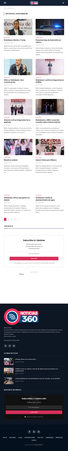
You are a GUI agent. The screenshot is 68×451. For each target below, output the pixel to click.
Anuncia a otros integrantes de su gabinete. (17, 121)
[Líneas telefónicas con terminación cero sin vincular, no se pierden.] (9, 380)
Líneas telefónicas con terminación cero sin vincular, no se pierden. (37, 378)
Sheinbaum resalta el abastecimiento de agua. (45, 199)
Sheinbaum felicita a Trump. (15, 40)
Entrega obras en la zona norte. (25, 359)
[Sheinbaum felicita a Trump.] (18, 27)
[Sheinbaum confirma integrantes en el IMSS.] (50, 67)
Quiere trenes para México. (46, 160)
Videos (34, 440)
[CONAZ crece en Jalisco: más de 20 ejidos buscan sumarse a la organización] (9, 371)
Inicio (5, 8)
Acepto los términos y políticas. (34, 416)
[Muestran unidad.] (18, 147)
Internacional (30, 437)
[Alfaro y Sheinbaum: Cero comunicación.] (18, 67)
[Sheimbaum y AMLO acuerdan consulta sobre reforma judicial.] (50, 107)
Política (40, 437)
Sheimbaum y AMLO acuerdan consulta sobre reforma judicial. (48, 121)
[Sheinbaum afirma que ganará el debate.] (18, 185)
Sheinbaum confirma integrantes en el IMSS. (50, 81)
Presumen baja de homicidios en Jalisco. (48, 41)
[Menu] (5, 3)
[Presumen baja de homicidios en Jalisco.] (50, 27)
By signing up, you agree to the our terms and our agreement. (35, 263)
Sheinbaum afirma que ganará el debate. (16, 199)
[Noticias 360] (34, 3)
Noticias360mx (39, 444)
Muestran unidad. (11, 160)
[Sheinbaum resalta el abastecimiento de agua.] (50, 185)
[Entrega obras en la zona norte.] (9, 361)
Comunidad (39, 37)
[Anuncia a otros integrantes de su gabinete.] (18, 107)
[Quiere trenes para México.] (50, 147)
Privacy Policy (45, 263)
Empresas (59, 437)
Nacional (7, 37)
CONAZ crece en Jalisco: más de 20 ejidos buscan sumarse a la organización (36, 370)
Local (20, 437)
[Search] (63, 3)
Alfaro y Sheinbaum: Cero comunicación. (14, 81)
